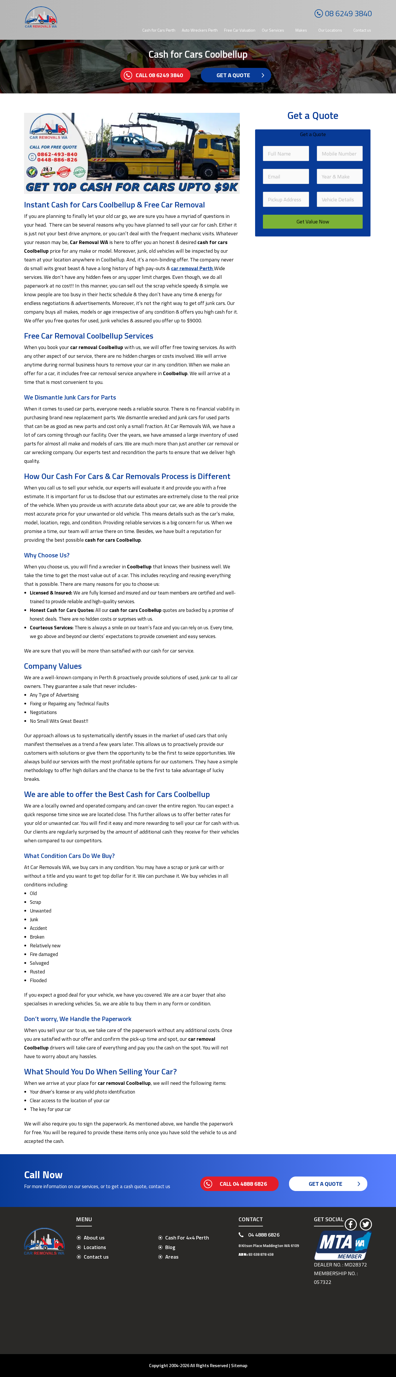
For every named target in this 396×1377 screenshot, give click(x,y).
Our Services (273, 30)
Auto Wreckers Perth (200, 30)
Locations (95, 1247)
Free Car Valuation (239, 30)
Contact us (362, 30)
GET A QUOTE (233, 75)
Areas (172, 1257)
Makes (301, 30)
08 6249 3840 (348, 13)
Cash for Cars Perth (158, 30)
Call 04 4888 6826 (243, 1183)
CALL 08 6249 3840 (159, 75)
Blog (170, 1247)
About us (94, 1238)
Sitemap (239, 1365)
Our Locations (330, 30)
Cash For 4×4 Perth (187, 1238)
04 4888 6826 (263, 1235)
